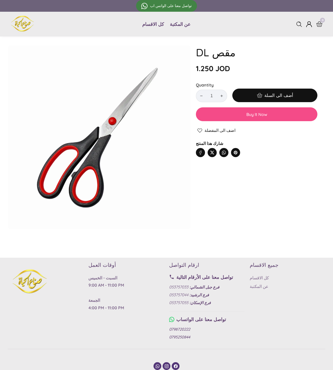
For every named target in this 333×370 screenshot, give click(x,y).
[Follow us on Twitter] (212, 152)
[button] (246, 147)
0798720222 (179, 329)
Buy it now (256, 114)
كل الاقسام (153, 24)
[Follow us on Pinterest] (235, 152)
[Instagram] (166, 366)
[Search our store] (300, 24)
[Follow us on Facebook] (200, 152)
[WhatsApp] (157, 366)
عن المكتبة (180, 24)
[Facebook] (176, 366)
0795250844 (179, 337)
